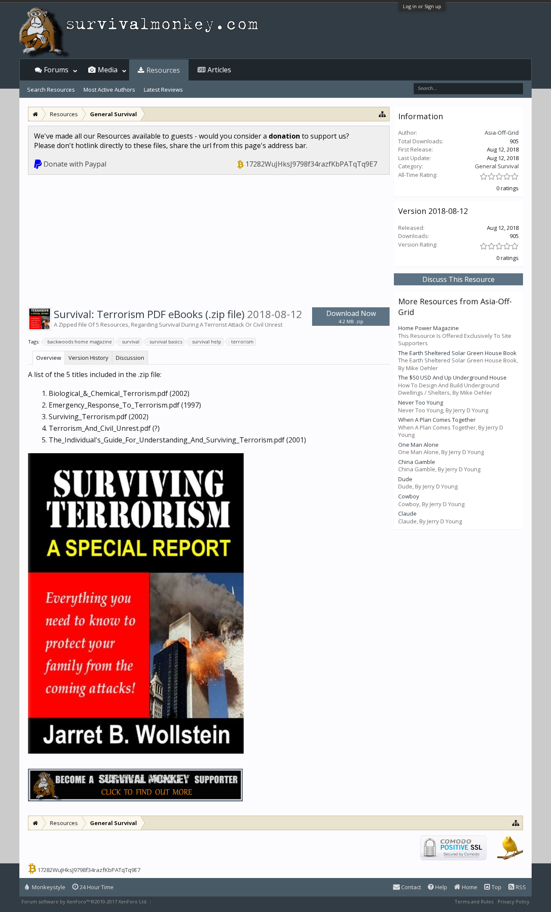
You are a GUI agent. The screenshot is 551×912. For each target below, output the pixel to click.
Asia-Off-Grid (502, 132)
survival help (206, 341)
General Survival (497, 166)
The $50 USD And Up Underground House (452, 377)
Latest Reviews (163, 89)
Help (440, 887)
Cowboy (408, 496)
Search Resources (51, 89)
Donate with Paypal (74, 164)
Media (108, 69)
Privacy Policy (513, 901)
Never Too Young (420, 402)
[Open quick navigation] (382, 114)
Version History (88, 358)
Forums (56, 69)
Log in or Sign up (422, 6)
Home (469, 887)
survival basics (165, 341)
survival (130, 341)
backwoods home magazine (79, 341)
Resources (163, 70)
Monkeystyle (48, 887)
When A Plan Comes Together (437, 420)
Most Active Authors (109, 89)
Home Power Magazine (428, 328)
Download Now (351, 317)
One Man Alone (418, 444)
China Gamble (416, 462)
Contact (410, 887)
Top (495, 887)
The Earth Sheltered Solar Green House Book (457, 353)
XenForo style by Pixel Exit (183, 901)
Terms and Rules (474, 901)
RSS (520, 887)
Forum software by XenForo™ (85, 901)
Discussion (130, 358)
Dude (405, 479)
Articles (219, 69)
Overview (48, 358)
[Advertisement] (209, 239)
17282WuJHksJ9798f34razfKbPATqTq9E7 (311, 164)
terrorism (242, 341)
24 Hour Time (96, 887)
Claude (407, 513)
